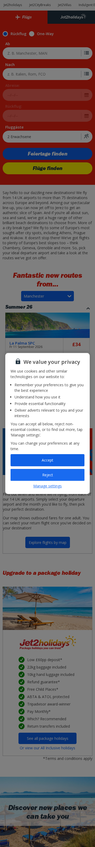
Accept (47, 460)
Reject (47, 474)
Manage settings (47, 485)
